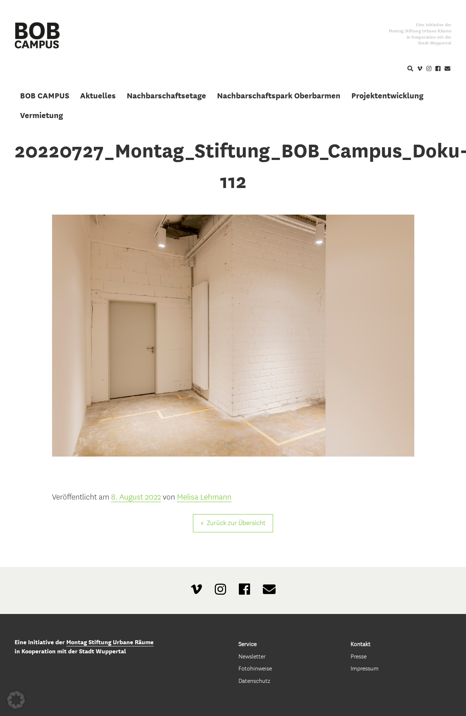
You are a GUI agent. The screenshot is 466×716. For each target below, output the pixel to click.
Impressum (365, 668)
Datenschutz (254, 681)
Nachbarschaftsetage (166, 95)
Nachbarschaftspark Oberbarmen (278, 95)
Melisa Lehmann (204, 497)
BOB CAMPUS (44, 95)
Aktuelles (98, 95)
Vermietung (41, 115)
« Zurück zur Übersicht (233, 523)
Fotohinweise (255, 668)
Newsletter (252, 656)
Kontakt (361, 644)
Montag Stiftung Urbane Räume (110, 642)
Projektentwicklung (387, 95)
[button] (16, 700)
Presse (359, 656)
